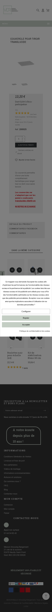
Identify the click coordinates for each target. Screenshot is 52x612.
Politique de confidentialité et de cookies (34, 331)
